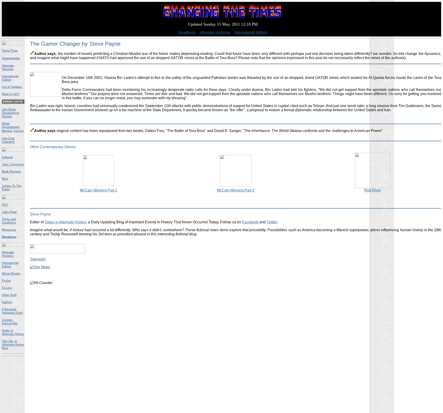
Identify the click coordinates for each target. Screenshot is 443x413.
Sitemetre (38, 259)
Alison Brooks (11, 273)
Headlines (187, 32)
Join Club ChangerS (8, 140)
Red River (372, 190)
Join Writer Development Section (10, 113)
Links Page (9, 212)
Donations (9, 237)
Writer (6, 123)
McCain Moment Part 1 (98, 190)
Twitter (271, 222)
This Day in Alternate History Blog (13, 344)
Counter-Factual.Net (9, 321)
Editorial (7, 157)
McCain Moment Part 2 (235, 190)
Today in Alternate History (13, 332)
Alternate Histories (215, 32)
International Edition (251, 32)
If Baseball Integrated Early (12, 311)
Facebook (250, 222)
